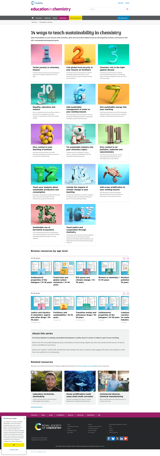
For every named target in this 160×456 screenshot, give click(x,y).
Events (68, 428)
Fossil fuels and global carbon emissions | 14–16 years (61, 281)
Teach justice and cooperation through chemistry (76, 229)
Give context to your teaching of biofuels (42, 148)
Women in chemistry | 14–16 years (109, 278)
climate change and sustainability (87, 366)
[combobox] (109, 9)
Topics (43, 415)
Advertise (111, 430)
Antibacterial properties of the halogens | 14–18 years (41, 279)
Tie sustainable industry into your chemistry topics (79, 148)
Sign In (127, 3)
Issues (51, 415)
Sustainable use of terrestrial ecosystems (43, 228)
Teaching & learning (71, 430)
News (110, 426)
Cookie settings (13, 449)
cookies (102, 446)
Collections (34, 22)
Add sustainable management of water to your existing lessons (78, 109)
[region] (13, 435)
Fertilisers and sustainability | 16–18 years (63, 315)
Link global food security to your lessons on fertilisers (79, 68)
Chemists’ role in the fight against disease (112, 68)
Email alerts (90, 415)
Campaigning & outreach (73, 426)
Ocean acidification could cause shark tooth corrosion (79, 395)
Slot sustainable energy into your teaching (113, 108)
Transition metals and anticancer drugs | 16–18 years (86, 315)
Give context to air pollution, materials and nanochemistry (111, 149)
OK (14, 445)
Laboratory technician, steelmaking (43, 395)
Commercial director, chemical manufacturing (111, 395)
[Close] (24, 418)
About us (70, 415)
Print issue (80, 415)
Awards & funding (92, 430)
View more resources (36, 407)
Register (120, 3)
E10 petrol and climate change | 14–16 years (85, 279)
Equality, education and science (44, 108)
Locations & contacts (93, 428)
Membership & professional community (118, 424)
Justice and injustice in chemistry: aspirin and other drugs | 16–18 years (41, 316)
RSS (99, 415)
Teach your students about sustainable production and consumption (46, 189)
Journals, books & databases (94, 426)
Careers (110, 428)
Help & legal (70, 432)
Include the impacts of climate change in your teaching (77, 189)
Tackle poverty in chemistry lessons (46, 68)
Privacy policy (91, 432)
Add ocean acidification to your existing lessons (112, 188)
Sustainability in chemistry (46, 22)
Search (127, 9)
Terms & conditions (113, 432)
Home (68, 424)
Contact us (34, 415)
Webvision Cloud (42, 451)
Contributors (60, 415)
